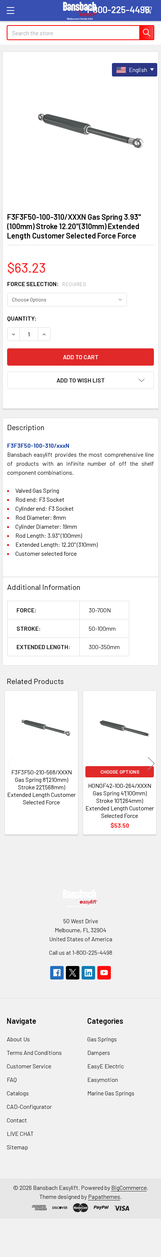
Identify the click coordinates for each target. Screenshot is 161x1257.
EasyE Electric (105, 1066)
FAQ (12, 1079)
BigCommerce (129, 1187)
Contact (17, 1120)
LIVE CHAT (20, 1133)
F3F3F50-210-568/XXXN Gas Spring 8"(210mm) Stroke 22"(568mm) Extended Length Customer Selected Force (41, 787)
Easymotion (102, 1079)
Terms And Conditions (34, 1052)
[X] (72, 973)
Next (151, 763)
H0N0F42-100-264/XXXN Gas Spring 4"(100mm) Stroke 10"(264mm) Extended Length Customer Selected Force (119, 800)
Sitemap (17, 1146)
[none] (80, 129)
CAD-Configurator (29, 1106)
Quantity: (22, 318)
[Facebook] (57, 973)
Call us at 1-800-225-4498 (80, 952)
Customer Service (29, 1066)
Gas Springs (102, 1038)
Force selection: (46, 283)
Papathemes (104, 1196)
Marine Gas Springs (110, 1092)
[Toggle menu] (10, 10)
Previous (9, 763)
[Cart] (149, 10)
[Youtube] (104, 973)
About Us (18, 1038)
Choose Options (119, 772)
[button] (80, 380)
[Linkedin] (88, 973)
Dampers (98, 1052)
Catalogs (18, 1092)
